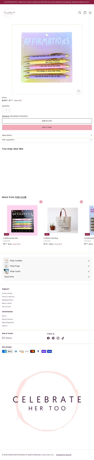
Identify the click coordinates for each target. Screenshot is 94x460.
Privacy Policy (7, 293)
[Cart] (85, 12)
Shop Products (7, 319)
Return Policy (7, 303)
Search (4, 326)
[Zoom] (78, 91)
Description (7, 135)
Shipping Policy (7, 300)
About (4, 316)
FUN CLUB (20, 197)
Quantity (5, 106)
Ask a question (8, 140)
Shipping (5, 116)
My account (6, 306)
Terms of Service (8, 297)
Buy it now (47, 127)
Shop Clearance (8, 322)
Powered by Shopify (63, 455)
